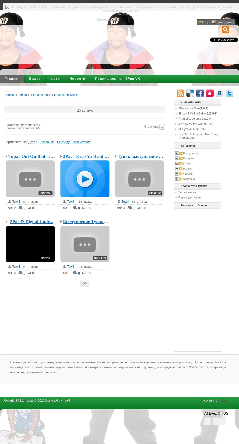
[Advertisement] (189, 280)
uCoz (223, 400)
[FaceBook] (200, 93)
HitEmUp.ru (121, 14)
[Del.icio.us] (190, 93)
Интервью (189, 158)
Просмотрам (81, 141)
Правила (103, 19)
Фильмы (188, 173)
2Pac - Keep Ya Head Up (86, 156)
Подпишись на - (117, 78)
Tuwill (16, 201)
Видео (35, 78)
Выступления (39, 95)
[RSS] (180, 93)
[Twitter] (229, 93)
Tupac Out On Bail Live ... (33, 156)
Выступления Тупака (64, 95)
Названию (47, 141)
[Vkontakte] (219, 93)
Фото (55, 78)
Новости (77, 78)
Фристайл (189, 178)
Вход (205, 22)
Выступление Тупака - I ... (89, 221)
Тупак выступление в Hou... (146, 156)
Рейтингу (63, 141)
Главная (12, 78)
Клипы (187, 163)
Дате (31, 141)
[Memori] (210, 93)
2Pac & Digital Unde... (31, 221)
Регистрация (225, 22)
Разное (187, 168)
